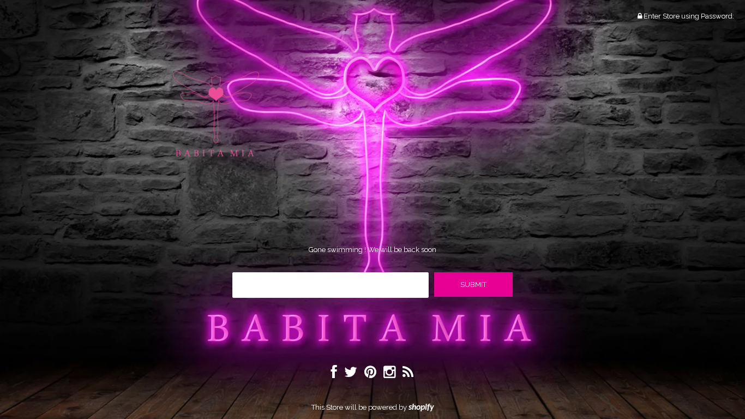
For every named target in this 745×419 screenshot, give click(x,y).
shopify (421, 407)
